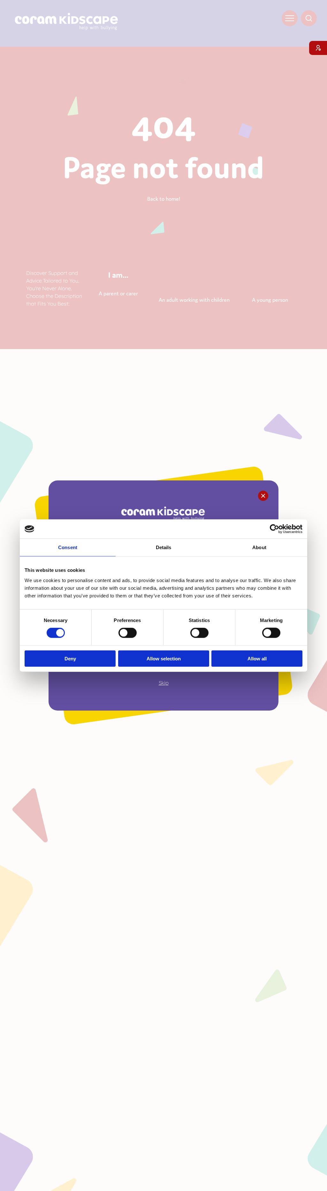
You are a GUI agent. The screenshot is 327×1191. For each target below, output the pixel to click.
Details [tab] (163, 547)
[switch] (127, 633)
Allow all (257, 658)
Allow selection (164, 658)
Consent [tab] (67, 547)
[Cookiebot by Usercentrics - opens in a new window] (274, 529)
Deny (70, 658)
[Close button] (263, 496)
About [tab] (259, 547)
